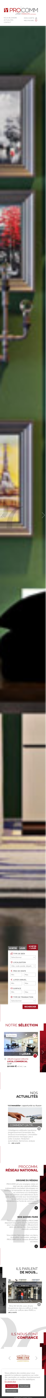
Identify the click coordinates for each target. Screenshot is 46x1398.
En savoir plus (10, 1382)
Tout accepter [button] (12, 1386)
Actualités (8, 20)
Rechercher (30, 1007)
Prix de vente (19, 971)
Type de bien (19, 954)
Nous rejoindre (10, 18)
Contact (7, 22)
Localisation (19, 962)
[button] (2, 515)
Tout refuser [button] (24, 1386)
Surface (17, 988)
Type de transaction (23, 997)
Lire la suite (15, 1143)
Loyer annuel (20, 980)
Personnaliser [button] (12, 1391)
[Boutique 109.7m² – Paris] (35, 1056)
